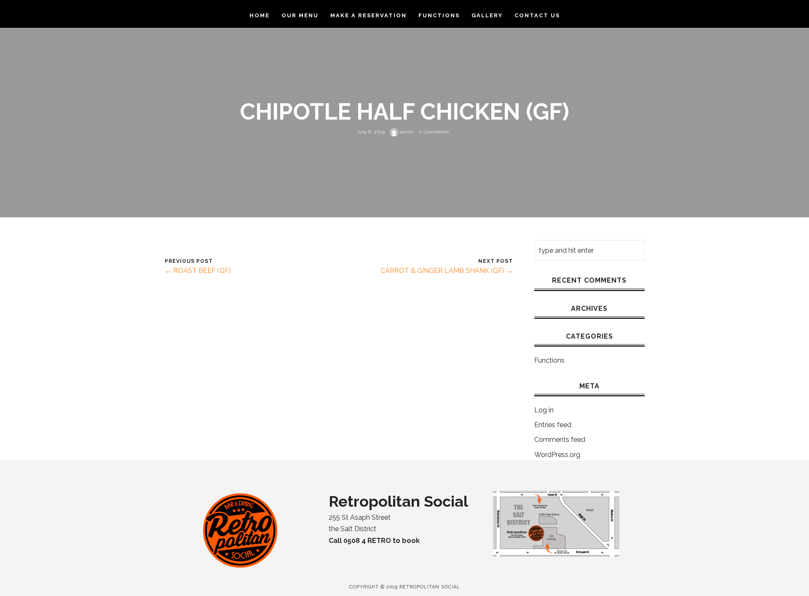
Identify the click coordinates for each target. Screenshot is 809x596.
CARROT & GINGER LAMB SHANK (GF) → (446, 271)
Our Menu (300, 15)
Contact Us (537, 15)
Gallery (487, 15)
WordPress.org (557, 455)
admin (406, 132)
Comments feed (559, 440)
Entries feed (552, 425)
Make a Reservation (368, 15)
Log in (544, 410)
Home (259, 15)
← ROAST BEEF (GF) (198, 271)
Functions (439, 15)
